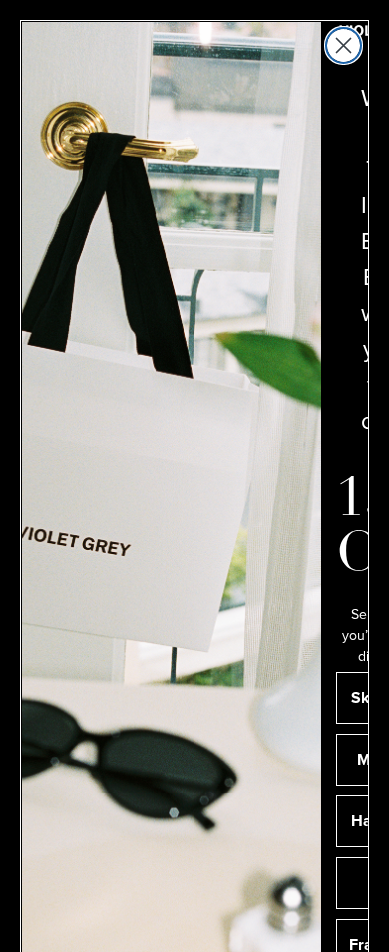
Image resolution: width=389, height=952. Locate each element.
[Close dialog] (343, 45)
